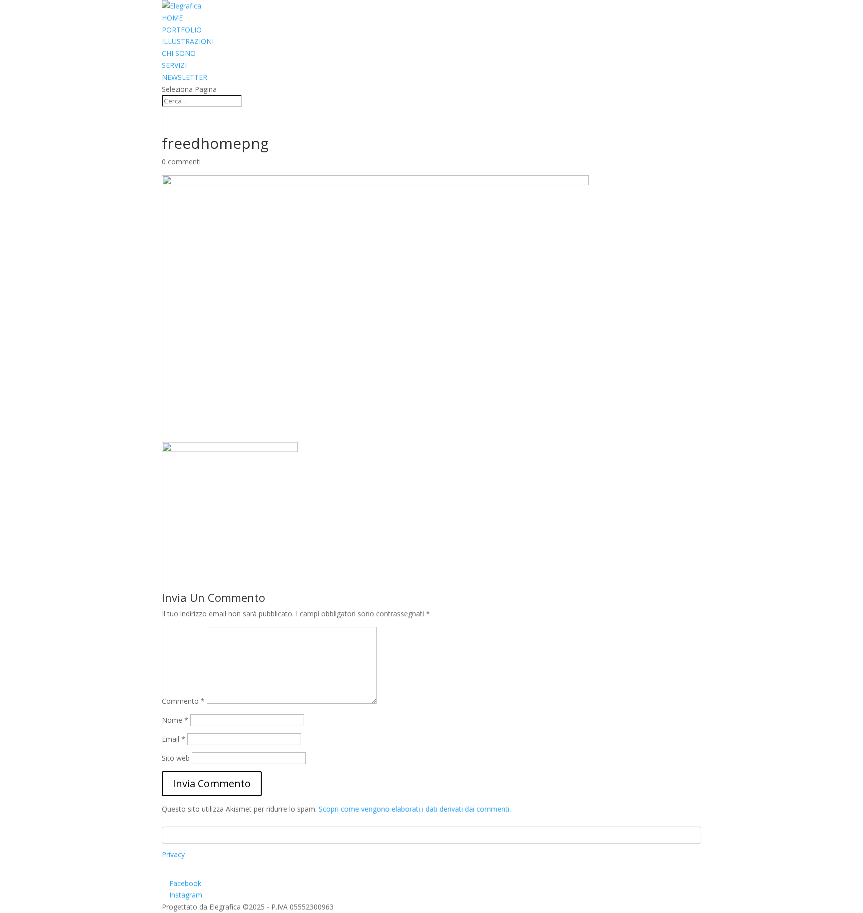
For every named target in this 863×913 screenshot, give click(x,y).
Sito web (176, 758)
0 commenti (181, 161)
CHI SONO (179, 53)
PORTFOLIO (182, 29)
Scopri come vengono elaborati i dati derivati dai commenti (414, 809)
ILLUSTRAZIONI (188, 41)
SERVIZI (174, 65)
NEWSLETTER (184, 77)
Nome (175, 720)
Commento (183, 701)
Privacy (173, 854)
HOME (172, 17)
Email (173, 739)
